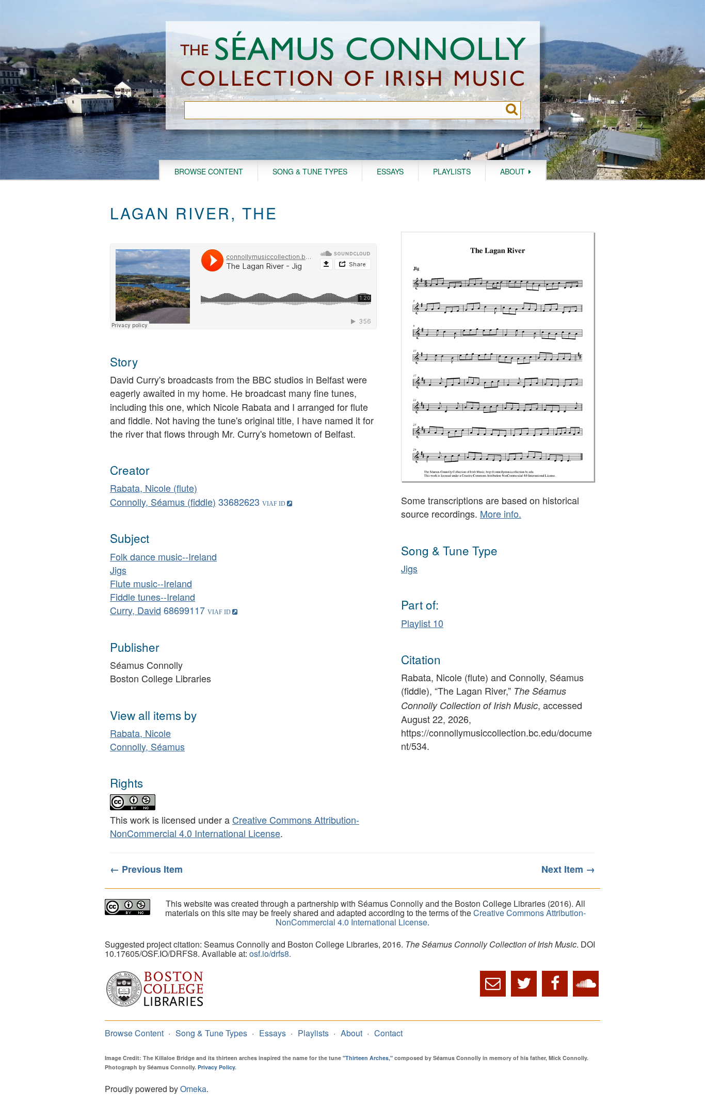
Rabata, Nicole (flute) (153, 487)
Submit (512, 110)
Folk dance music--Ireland (163, 556)
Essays (390, 171)
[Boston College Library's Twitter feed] (524, 984)
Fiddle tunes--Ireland (152, 596)
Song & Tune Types (310, 171)
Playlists (452, 171)
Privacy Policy (216, 1067)
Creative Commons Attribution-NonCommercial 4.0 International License (234, 826)
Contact (388, 1033)
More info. (500, 513)
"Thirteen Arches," (368, 1058)
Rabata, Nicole (140, 733)
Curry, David (135, 610)
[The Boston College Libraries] (155, 1005)
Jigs (118, 569)
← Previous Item (146, 869)
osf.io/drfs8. (270, 953)
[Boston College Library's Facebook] (555, 984)
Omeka (193, 1089)
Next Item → (568, 869)
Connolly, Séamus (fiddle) (163, 501)
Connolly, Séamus (147, 746)
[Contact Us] (493, 984)
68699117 (184, 610)
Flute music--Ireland (151, 583)
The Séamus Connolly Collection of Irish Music (353, 61)
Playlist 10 (422, 623)
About (512, 171)
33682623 (239, 501)
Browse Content (208, 171)
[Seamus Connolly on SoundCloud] (586, 984)
